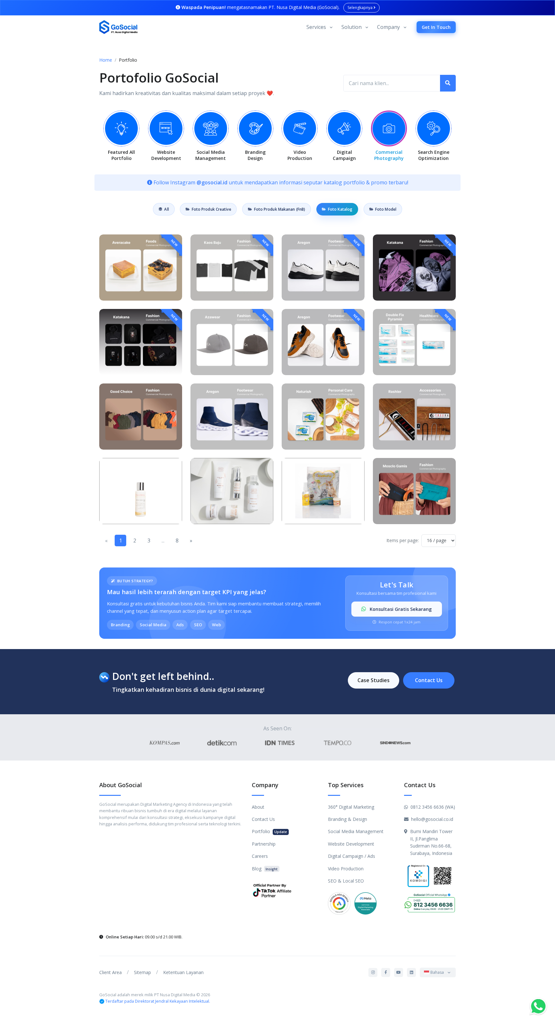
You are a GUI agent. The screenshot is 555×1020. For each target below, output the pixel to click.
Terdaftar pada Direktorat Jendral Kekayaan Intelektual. (157, 1001)
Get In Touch (436, 27)
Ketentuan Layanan (183, 972)
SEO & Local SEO (346, 881)
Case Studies (373, 680)
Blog (265, 869)
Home (105, 60)
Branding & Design (347, 819)
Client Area (110, 972)
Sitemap (142, 972)
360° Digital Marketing (351, 807)
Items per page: (402, 540)
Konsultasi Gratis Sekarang (400, 609)
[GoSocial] (118, 27)
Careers (260, 856)
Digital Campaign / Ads (351, 856)
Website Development (351, 844)
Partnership (264, 844)
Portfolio (269, 831)
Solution (351, 27)
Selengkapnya (361, 7)
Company (388, 27)
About (258, 807)
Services (316, 27)
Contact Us (429, 680)
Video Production (346, 869)
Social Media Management (355, 831)
